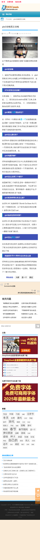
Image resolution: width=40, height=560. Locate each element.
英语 (21, 441)
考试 (4, 441)
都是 (17, 444)
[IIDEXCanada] (20, 7)
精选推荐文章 (14, 507)
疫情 (5, 436)
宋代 (11, 421)
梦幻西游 (8, 432)
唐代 (19, 417)
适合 (11, 444)
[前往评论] (37, 495)
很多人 (5, 425)
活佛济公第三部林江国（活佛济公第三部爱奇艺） (19, 471)
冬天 (6, 417)
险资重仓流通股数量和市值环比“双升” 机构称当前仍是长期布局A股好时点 (20, 464)
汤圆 (17, 433)
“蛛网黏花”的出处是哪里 (11, 303)
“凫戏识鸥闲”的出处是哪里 (12, 467)
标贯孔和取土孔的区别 (10, 484)
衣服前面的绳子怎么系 (10, 488)
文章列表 (10, 2)
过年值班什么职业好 (9, 317)
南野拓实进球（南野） (10, 481)
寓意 (18, 422)
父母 (29, 433)
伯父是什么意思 (26, 317)
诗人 (27, 440)
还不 (5, 444)
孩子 (4, 422)
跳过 (13, 237)
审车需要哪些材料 (9, 314)
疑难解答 (27, 507)
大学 (25, 418)
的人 (13, 436)
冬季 (13, 418)
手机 (12, 426)
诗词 (33, 441)
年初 (29, 422)
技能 (17, 425)
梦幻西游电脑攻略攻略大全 (27, 293)
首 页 (3, 2)
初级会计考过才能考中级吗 (12, 307)
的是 (20, 436)
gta (7, 33)
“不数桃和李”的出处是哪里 (30, 310)
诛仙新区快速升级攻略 (10, 491)
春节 (13, 429)
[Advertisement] (20, 540)
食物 (33, 444)
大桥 (13, 112)
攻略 (23, 425)
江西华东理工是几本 (10, 474)
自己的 (13, 440)
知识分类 (18, 2)
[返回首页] (37, 490)
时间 (5, 429)
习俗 (18, 413)
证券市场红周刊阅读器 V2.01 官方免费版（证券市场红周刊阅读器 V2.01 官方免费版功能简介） (30, 303)
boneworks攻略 (9, 286)
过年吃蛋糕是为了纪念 (10, 477)
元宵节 (30, 413)
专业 (5, 414)
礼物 (26, 436)
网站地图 (21, 507)
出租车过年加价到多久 (10, 310)
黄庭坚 (5, 448)
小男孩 (20, 517)
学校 (30, 418)
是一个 (23, 119)
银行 (23, 444)
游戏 (23, 432)
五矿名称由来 (7, 460)
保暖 (23, 414)
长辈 (28, 444)
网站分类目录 (35, 505)
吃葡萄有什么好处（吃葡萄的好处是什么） (30, 314)
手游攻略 (9, 19)
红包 (32, 436)
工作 (23, 422)
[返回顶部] (37, 501)
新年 (29, 425)
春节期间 (23, 429)
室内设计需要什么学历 (28, 307)
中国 (11, 414)
